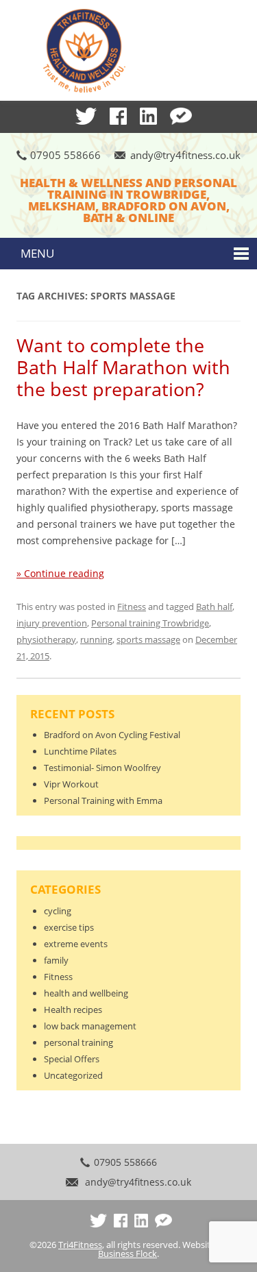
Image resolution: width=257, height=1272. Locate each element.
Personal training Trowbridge (150, 623)
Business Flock (127, 1254)
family (56, 960)
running (96, 639)
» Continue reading (60, 573)
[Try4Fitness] (129, 51)
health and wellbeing (86, 993)
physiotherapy (46, 639)
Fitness (131, 606)
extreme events (76, 944)
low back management (90, 1026)
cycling (57, 911)
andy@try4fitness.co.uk (185, 155)
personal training (78, 1042)
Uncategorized (73, 1075)
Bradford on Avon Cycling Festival (112, 735)
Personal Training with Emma (103, 800)
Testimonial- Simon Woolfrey (102, 767)
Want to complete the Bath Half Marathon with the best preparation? (123, 367)
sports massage (148, 639)
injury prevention (51, 623)
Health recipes (73, 1009)
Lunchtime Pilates (80, 751)
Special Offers (71, 1059)
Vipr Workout (71, 784)
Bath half (214, 606)
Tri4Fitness (80, 1245)
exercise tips (69, 927)
